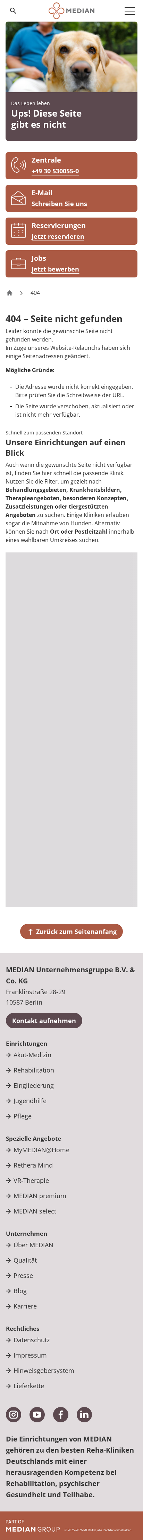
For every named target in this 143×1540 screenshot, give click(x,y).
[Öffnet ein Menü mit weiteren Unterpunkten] (129, 10)
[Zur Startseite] (71, 10)
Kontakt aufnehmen (44, 1020)
